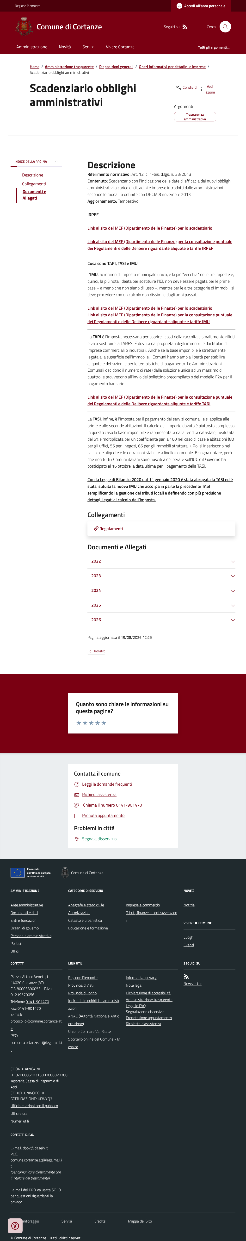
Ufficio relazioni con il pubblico (34, 1106)
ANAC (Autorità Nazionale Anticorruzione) (93, 1020)
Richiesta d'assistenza (143, 1024)
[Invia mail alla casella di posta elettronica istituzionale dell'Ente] (36, 1025)
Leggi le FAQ (136, 1006)
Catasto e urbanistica (85, 920)
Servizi (88, 47)
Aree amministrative (27, 905)
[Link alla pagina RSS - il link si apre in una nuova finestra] (185, 27)
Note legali (134, 985)
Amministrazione (31, 47)
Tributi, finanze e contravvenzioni (151, 916)
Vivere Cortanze (120, 47)
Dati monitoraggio (25, 1221)
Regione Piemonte (27, 5)
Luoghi (189, 937)
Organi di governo (25, 928)
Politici (16, 943)
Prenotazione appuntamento (149, 1018)
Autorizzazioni (79, 912)
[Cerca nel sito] (223, 26)
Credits (99, 1221)
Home (34, 66)
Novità (65, 47)
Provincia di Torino (82, 993)
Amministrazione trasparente (69, 66)
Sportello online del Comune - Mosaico (94, 1043)
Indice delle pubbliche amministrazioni (93, 1004)
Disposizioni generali (116, 66)
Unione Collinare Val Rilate (89, 1031)
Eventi (189, 945)
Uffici (14, 951)
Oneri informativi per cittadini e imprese (172, 66)
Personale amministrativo (31, 936)
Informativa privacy (141, 977)
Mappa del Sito (140, 1221)
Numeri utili (20, 1121)
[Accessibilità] (15, 1226)
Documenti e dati (24, 912)
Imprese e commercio (143, 905)
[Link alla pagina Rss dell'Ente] (186, 977)
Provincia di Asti (80, 985)
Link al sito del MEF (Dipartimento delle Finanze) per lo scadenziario (149, 228)
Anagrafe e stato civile (86, 905)
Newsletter (193, 983)
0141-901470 (37, 1001)
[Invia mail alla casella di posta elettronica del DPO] (35, 1148)
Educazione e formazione (88, 928)
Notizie (189, 905)
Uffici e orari (20, 1113)
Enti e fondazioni (24, 920)
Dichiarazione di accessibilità (148, 993)
